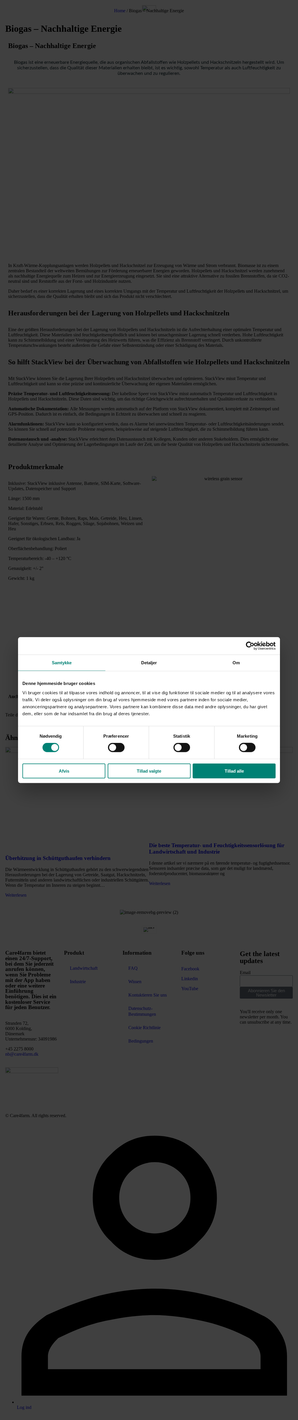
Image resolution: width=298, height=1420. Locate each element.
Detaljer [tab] (149, 662)
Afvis (64, 770)
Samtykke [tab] (62, 662)
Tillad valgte (149, 770)
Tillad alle (234, 770)
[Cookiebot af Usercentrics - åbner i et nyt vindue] (250, 646)
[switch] (116, 747)
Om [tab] (236, 662)
